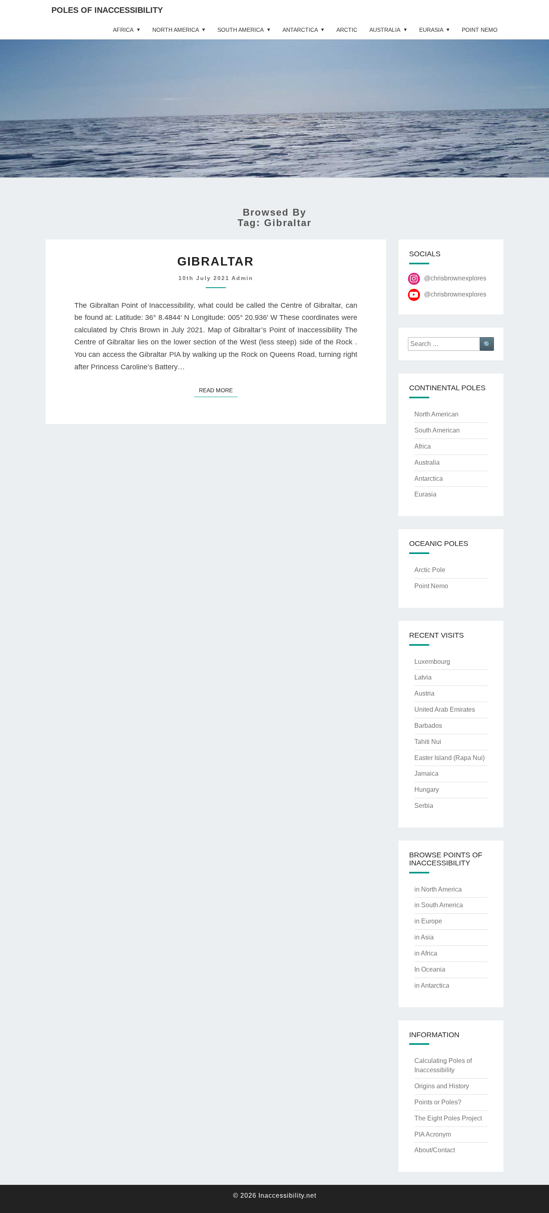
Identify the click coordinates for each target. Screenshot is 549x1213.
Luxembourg (432, 661)
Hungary (426, 789)
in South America (438, 905)
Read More (218, 390)
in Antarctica (431, 985)
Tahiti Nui (427, 741)
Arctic (346, 30)
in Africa (425, 953)
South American (437, 430)
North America (175, 30)
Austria (424, 693)
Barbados (428, 725)
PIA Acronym (432, 1134)
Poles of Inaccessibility (107, 10)
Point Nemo (480, 30)
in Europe (428, 921)
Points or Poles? (437, 1102)
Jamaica (426, 773)
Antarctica (300, 30)
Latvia (423, 677)
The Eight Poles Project (448, 1118)
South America (240, 30)
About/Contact (434, 1150)
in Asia (424, 937)
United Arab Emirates (444, 709)
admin (242, 278)
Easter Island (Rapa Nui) (449, 757)
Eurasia (431, 30)
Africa (123, 30)
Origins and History (441, 1086)
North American (436, 414)
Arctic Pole (429, 569)
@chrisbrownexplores (455, 278)
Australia (384, 30)
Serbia (423, 805)
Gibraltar (215, 261)
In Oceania (429, 969)
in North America (438, 889)
